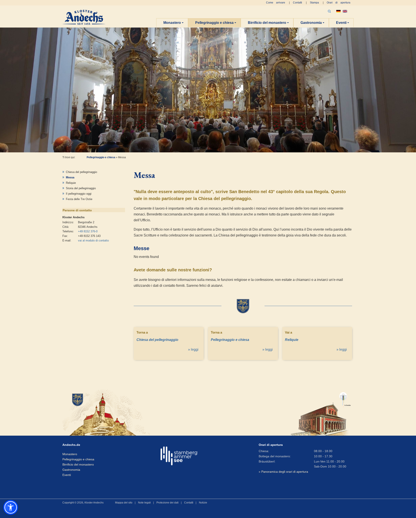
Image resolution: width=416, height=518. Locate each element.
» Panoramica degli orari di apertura (283, 471)
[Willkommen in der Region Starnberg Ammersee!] (179, 455)
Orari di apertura (338, 2)
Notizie (203, 502)
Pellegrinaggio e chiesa (214, 22)
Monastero (172, 22)
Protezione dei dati (167, 502)
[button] (10, 507)
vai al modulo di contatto (93, 240)
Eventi (341, 22)
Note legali (144, 502)
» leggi (193, 349)
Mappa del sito (123, 502)
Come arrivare (275, 2)
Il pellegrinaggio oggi (78, 193)
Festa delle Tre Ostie (79, 199)
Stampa (314, 2)
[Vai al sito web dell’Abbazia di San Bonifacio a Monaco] (321, 412)
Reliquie (71, 182)
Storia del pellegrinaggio (81, 188)
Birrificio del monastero (267, 22)
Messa (70, 177)
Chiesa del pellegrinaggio (81, 172)
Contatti (297, 2)
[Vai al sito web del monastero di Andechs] (109, 412)
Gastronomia (311, 22)
